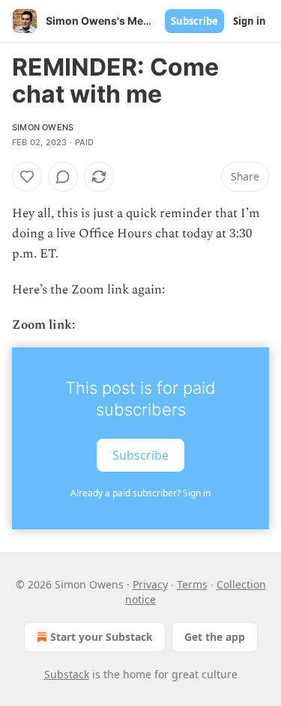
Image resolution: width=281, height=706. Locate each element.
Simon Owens (42, 127)
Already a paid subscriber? (140, 493)
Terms (192, 584)
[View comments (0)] (63, 177)
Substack (66, 674)
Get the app (214, 637)
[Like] (27, 177)
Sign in (249, 21)
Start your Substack (101, 637)
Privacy (150, 584)
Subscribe (194, 21)
